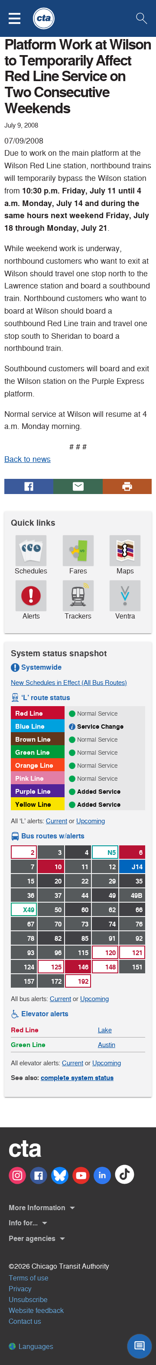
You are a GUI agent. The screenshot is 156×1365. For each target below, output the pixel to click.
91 (112, 938)
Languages (35, 1346)
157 (29, 981)
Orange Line (34, 765)
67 (30, 924)
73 (84, 924)
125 (56, 967)
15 (30, 881)
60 (84, 909)
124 (29, 967)
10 (58, 867)
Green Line (32, 752)
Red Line (29, 713)
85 (84, 938)
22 (84, 881)
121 (137, 952)
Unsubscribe (28, 1299)
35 (139, 881)
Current (56, 821)
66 (139, 909)
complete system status (77, 1077)
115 (83, 952)
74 (112, 924)
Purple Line (33, 791)
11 (84, 867)
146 (83, 967)
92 (139, 938)
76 (139, 924)
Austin (106, 1044)
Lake (105, 1030)
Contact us (25, 1321)
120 (110, 952)
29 (112, 881)
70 (58, 924)
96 (58, 952)
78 (30, 938)
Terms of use (29, 1278)
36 (30, 895)
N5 (111, 852)
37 (58, 895)
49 (112, 895)
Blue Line (30, 726)
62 (112, 909)
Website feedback (36, 1310)
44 (84, 895)
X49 (28, 909)
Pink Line (29, 778)
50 (58, 909)
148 (110, 967)
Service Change (100, 726)
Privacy (20, 1289)
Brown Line (33, 739)
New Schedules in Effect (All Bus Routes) (69, 682)
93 (30, 952)
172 (56, 981)
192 (83, 981)
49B (137, 895)
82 (58, 938)
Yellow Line (33, 804)
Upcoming (90, 821)
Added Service (98, 791)
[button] (20, 18)
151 (137, 967)
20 (58, 881)
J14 (137, 867)
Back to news (27, 459)
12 (112, 867)
